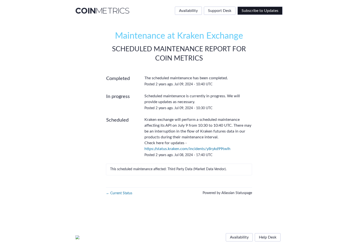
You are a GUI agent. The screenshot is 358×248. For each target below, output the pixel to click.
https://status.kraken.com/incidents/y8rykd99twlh (187, 149)
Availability (188, 11)
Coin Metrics (179, 58)
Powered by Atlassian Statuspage (227, 193)
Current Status (119, 193)
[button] (260, 11)
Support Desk (219, 11)
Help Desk (267, 237)
